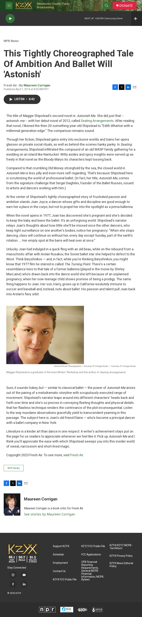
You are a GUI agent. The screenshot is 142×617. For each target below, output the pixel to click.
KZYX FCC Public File (65, 579)
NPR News (11, 41)
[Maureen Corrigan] (12, 504)
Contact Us (59, 571)
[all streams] (136, 18)
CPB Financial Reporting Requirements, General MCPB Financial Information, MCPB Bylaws (92, 571)
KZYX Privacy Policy (121, 555)
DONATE (126, 6)
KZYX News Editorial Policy (121, 565)
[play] (10, 18)
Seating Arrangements (97, 121)
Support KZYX (61, 546)
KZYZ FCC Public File (93, 546)
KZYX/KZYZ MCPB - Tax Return (121, 547)
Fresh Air (76, 455)
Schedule (58, 554)
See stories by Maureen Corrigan (49, 514)
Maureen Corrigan (37, 85)
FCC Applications (91, 554)
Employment (60, 562)
